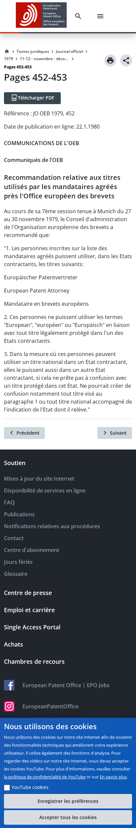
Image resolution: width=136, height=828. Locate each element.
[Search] (79, 16)
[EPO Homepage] (41, 16)
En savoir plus (113, 777)
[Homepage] (7, 52)
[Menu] (101, 16)
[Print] (110, 60)
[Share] (126, 60)
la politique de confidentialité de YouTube (44, 777)
